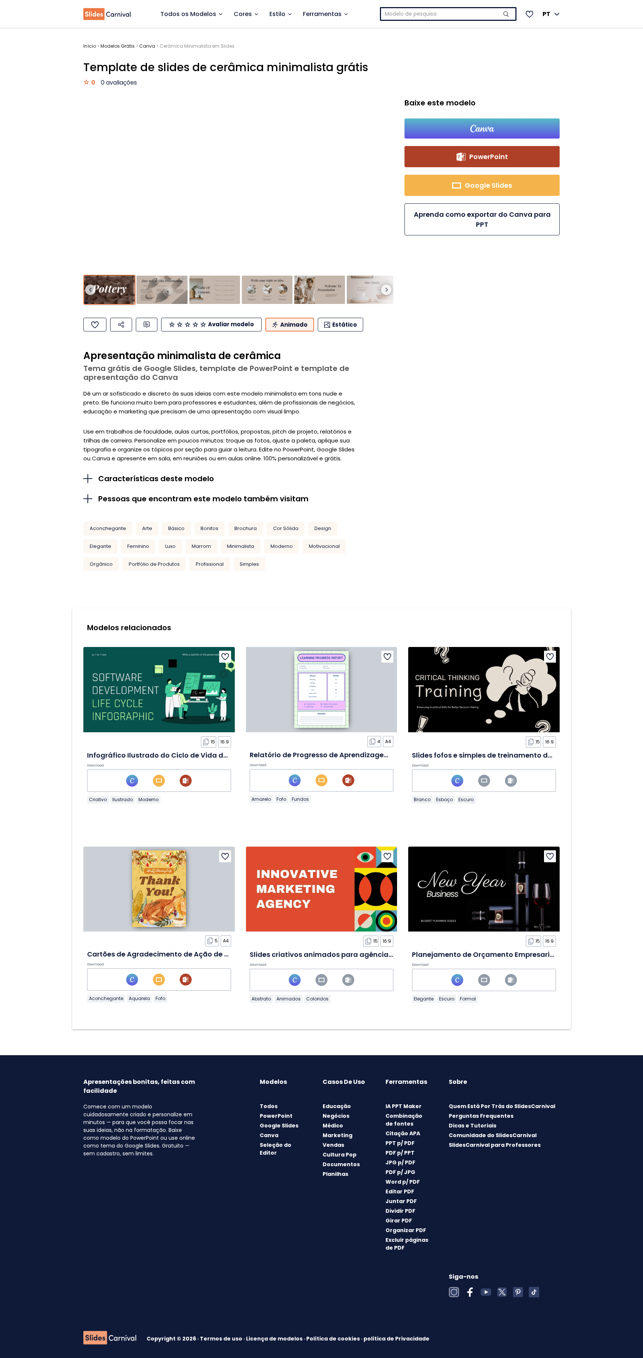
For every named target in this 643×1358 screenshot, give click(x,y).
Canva (147, 46)
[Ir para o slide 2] (162, 290)
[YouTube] (486, 1292)
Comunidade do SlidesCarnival (493, 1135)
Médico (333, 1125)
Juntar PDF (401, 1201)
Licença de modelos (275, 1338)
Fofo (281, 799)
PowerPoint (276, 1116)
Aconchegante (108, 528)
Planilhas (335, 1174)
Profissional (210, 564)
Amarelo (261, 799)
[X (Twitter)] (502, 1292)
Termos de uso (221, 1338)
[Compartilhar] (121, 324)
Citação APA (403, 1133)
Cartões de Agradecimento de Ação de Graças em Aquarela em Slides (209, 954)
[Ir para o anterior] (90, 290)
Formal (468, 999)
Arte (147, 528)
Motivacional (324, 546)
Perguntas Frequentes (481, 1116)
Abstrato (261, 999)
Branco (422, 799)
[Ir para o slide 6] (372, 290)
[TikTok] (534, 1292)
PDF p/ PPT (400, 1152)
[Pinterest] (518, 1292)
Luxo (170, 546)
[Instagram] (454, 1292)
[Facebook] (470, 1292)
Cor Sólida (285, 528)
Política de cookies (333, 1338)
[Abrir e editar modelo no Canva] (482, 128)
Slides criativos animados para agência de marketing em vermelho (367, 954)
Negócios (336, 1116)
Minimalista (240, 546)
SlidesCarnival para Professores (495, 1145)
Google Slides (279, 1125)
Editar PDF (400, 1191)
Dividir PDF (400, 1211)
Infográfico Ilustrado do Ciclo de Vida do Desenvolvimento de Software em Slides (227, 755)
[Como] (94, 324)
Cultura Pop (339, 1154)
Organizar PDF (406, 1230)
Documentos (341, 1164)
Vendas (333, 1145)
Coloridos (317, 999)
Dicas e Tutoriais (472, 1125)
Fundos (300, 799)
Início (89, 46)
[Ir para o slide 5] (320, 290)
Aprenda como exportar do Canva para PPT (482, 219)
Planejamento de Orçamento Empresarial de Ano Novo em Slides (524, 954)
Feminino (138, 546)
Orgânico (101, 564)
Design (322, 528)
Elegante (100, 546)
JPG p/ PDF (400, 1162)
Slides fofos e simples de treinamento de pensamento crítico (517, 755)
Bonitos (209, 528)
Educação (337, 1106)
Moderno (282, 546)
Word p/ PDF (403, 1182)
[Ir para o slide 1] (109, 290)
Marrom (201, 546)
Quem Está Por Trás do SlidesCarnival (502, 1106)
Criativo (98, 799)
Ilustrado (122, 799)
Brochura (245, 528)
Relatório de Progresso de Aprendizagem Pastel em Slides (349, 754)
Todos (269, 1106)
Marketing (337, 1135)
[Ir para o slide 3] (215, 290)
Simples (249, 564)
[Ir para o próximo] (386, 290)
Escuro (466, 799)
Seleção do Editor (275, 1148)
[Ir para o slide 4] (267, 290)
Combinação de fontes (404, 1119)
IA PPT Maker (404, 1106)
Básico (176, 528)
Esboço (444, 799)
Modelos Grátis (117, 46)
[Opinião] (146, 324)
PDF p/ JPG (400, 1172)
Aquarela (139, 998)
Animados (288, 999)
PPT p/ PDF (400, 1143)
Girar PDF (399, 1220)
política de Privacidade (396, 1338)
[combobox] (448, 14)
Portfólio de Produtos (154, 564)
